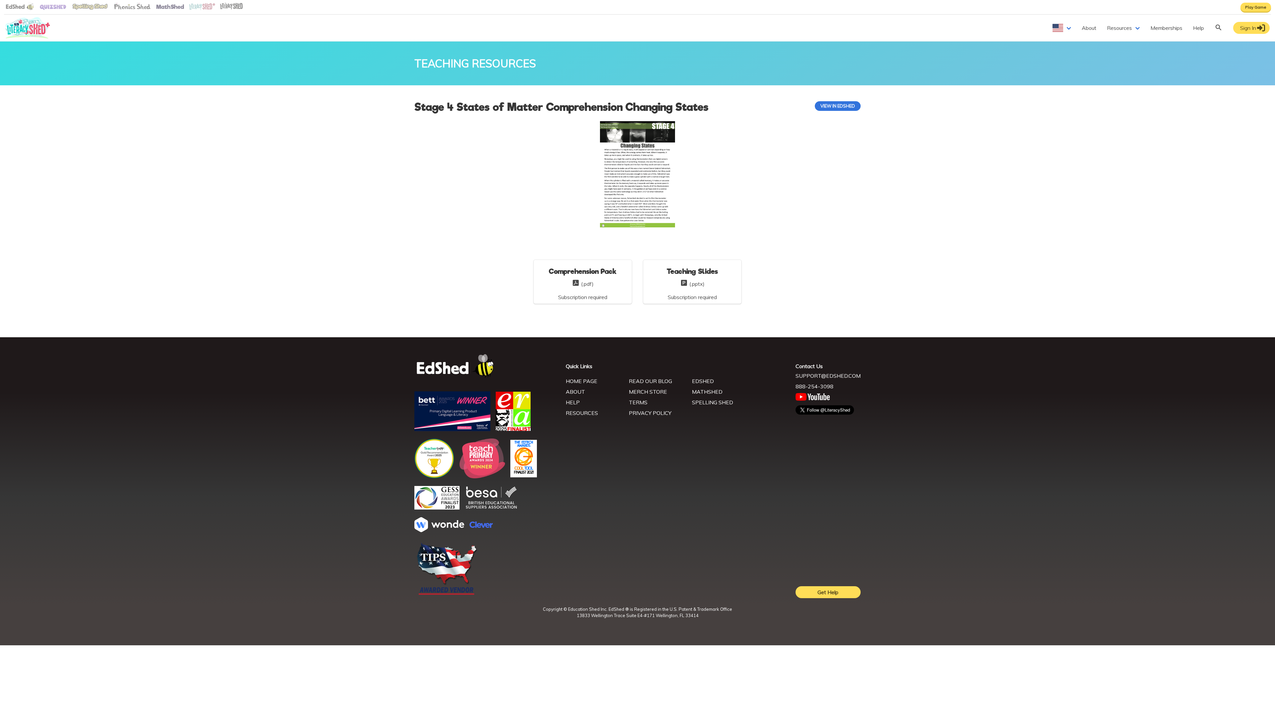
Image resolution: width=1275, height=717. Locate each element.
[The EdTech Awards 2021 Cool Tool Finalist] (523, 475)
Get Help (827, 592)
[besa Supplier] (491, 508)
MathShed (707, 391)
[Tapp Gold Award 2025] (434, 476)
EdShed (703, 381)
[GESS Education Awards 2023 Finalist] (437, 507)
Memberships (1166, 28)
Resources (1119, 28)
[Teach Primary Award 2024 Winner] (482, 476)
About (1089, 28)
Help (1198, 28)
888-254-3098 (814, 386)
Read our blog (650, 381)
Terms (638, 402)
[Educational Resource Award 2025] (513, 429)
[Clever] (481, 525)
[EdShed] (486, 366)
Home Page (581, 381)
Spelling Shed (712, 402)
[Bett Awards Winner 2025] (452, 429)
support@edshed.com (828, 375)
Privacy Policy (650, 413)
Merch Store (648, 391)
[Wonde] (439, 530)
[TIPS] (446, 594)
